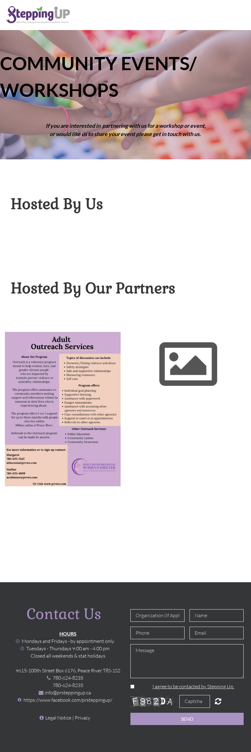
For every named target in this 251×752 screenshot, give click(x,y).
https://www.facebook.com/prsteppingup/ (68, 700)
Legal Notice (58, 718)
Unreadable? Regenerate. (218, 701)
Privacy (82, 718)
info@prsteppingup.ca (68, 692)
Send (187, 719)
